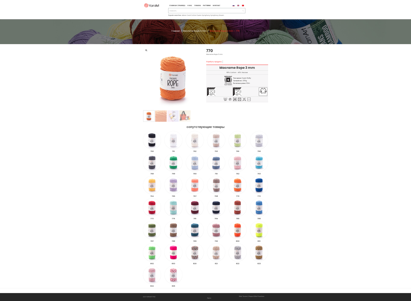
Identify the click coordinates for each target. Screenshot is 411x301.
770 (237, 196)
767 (195, 196)
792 (216, 241)
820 (195, 263)
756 (259, 151)
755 (237, 151)
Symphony (206, 15)
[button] (146, 50)
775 (173, 218)
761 (216, 174)
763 (259, 174)
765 (173, 196)
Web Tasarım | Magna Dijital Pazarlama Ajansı (235, 297)
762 (237, 174)
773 (152, 218)
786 (259, 218)
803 (173, 263)
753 (216, 151)
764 (152, 196)
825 (173, 286)
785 (237, 218)
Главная (175, 30)
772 (259, 196)
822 (237, 263)
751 (173, 151)
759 (173, 174)
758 (152, 174)
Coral (189, 15)
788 (173, 241)
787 (152, 241)
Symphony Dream (217, 15)
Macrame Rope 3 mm (194, 30)
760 (195, 174)
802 (152, 263)
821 (216, 263)
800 (237, 241)
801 (259, 241)
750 (152, 151)
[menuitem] (177, 5)
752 (194, 151)
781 (194, 218)
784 (216, 218)
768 (216, 196)
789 (195, 241)
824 (152, 286)
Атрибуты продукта (214, 61)
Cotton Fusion (196, 15)
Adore (184, 15)
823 (259, 263)
